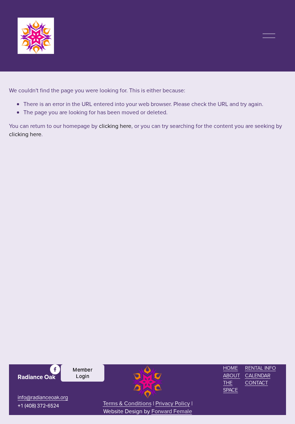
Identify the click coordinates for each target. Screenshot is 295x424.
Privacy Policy (172, 403)
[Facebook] (55, 369)
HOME (230, 368)
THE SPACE (230, 386)
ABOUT (231, 375)
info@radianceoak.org (43, 398)
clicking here (115, 126)
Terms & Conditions (127, 403)
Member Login (82, 373)
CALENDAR (258, 375)
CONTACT (256, 382)
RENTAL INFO (260, 368)
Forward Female (171, 411)
